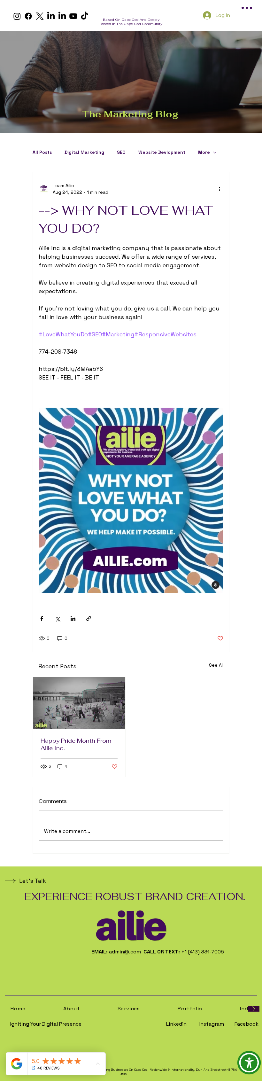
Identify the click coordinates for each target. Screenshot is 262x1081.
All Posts (42, 152)
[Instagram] (17, 16)
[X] (39, 16)
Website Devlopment (161, 152)
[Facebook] (28, 16)
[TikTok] (84, 16)
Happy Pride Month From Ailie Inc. (76, 744)
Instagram (211, 1024)
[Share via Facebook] (42, 618)
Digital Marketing (84, 152)
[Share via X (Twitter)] (57, 618)
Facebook (246, 1024)
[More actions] (219, 189)
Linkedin (176, 1024)
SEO (121, 152)
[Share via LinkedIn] (73, 618)
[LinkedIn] (51, 16)
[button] (249, 1063)
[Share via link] (89, 618)
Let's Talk (32, 880)
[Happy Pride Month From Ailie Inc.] (79, 703)
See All (216, 665)
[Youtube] (73, 16)
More (204, 152)
